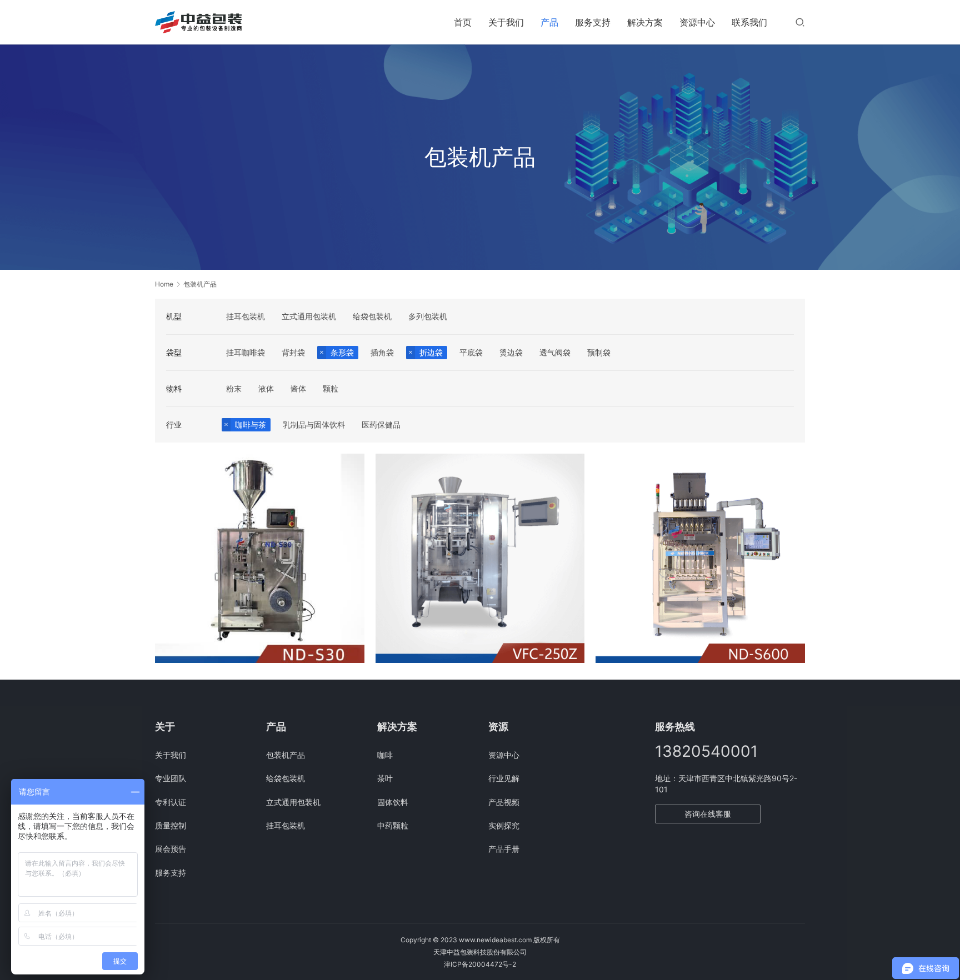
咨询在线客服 (707, 813)
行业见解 (503, 778)
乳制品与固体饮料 (314, 424)
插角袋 (382, 352)
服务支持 (593, 22)
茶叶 (385, 778)
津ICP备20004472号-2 (480, 964)
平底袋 (471, 352)
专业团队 (170, 778)
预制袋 (599, 352)
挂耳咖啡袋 (245, 352)
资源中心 (697, 22)
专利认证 (170, 802)
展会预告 (170, 848)
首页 (463, 22)
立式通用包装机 (309, 316)
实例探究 (503, 825)
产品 (549, 22)
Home (164, 284)
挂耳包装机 (245, 316)
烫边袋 (511, 352)
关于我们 (506, 22)
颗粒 (330, 388)
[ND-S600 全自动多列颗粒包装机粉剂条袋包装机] (700, 558)
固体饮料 (392, 802)
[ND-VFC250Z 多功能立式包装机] (480, 558)
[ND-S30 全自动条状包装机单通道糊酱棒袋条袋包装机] (259, 558)
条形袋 (342, 352)
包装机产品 (285, 755)
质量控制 (170, 825)
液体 (266, 388)
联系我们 (749, 22)
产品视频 (503, 802)
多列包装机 (427, 316)
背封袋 (293, 352)
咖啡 (385, 755)
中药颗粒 (392, 825)
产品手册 (503, 848)
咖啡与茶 (250, 424)
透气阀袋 (555, 352)
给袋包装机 (372, 316)
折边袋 (431, 352)
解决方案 (645, 22)
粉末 (234, 388)
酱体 (298, 388)
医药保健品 (381, 424)
